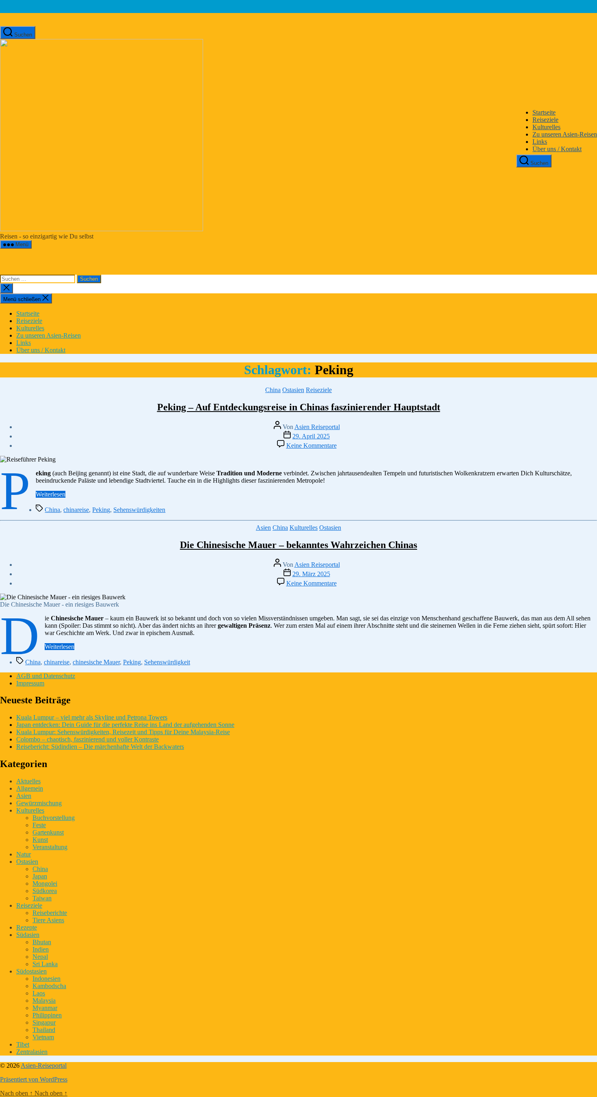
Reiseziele (545, 119)
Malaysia (44, 1000)
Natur (23, 854)
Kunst (40, 839)
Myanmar (44, 1007)
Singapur (44, 1022)
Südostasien (31, 971)
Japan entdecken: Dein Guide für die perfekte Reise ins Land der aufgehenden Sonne (125, 724)
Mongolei (44, 883)
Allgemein (29, 788)
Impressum (30, 683)
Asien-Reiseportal (44, 1065)
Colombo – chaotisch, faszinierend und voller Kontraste (87, 739)
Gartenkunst (48, 832)
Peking (101, 509)
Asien (263, 527)
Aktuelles (28, 781)
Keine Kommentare (311, 445)
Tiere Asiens (48, 920)
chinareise (76, 509)
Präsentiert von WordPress (33, 1079)
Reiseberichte (49, 912)
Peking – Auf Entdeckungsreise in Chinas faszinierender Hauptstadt (298, 407)
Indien (40, 949)
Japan (39, 876)
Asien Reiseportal (317, 426)
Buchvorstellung (53, 817)
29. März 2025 (311, 573)
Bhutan (41, 942)
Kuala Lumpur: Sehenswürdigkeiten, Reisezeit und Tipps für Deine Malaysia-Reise (123, 731)
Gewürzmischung (39, 803)
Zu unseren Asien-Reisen (564, 134)
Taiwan (42, 898)
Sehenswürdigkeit (167, 662)
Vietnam (43, 1037)
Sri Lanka (45, 963)
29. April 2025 (311, 436)
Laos (38, 993)
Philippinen (47, 1015)
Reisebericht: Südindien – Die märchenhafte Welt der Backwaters (100, 746)
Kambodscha (49, 985)
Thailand (43, 1029)
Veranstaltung (49, 846)
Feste (39, 825)
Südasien (27, 934)
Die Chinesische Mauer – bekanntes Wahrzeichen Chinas (298, 545)
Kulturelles (546, 127)
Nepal (40, 956)
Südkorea (44, 890)
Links (539, 141)
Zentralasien (32, 1051)
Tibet (22, 1044)
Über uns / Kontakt (557, 148)
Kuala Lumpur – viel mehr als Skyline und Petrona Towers (91, 717)
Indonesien (46, 978)
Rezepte (26, 927)
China (273, 389)
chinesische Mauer (96, 662)
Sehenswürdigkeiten (139, 509)
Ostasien (293, 389)
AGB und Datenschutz (45, 675)
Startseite (544, 112)
